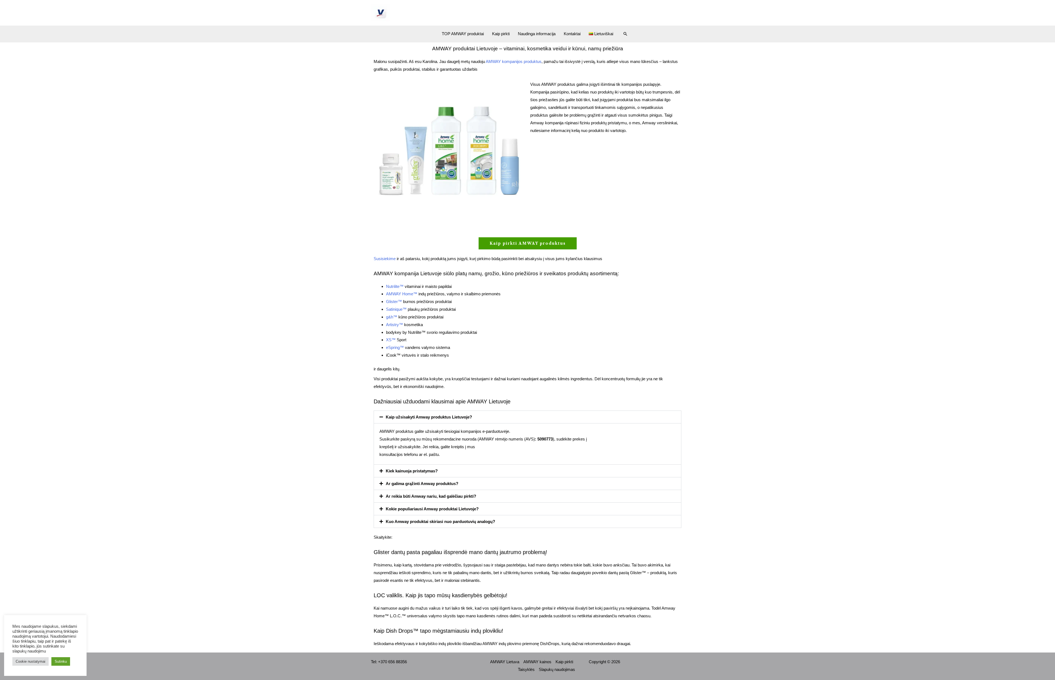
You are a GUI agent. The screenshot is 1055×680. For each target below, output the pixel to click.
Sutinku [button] (61, 661)
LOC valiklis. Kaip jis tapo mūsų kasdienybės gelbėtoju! (440, 595)
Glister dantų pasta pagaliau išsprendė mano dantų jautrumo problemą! (460, 552)
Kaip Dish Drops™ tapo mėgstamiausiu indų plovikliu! (438, 631)
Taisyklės (526, 669)
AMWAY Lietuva (504, 661)
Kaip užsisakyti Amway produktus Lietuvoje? (429, 417)
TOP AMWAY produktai (463, 33)
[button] (625, 33)
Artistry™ (394, 324)
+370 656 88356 (392, 661)
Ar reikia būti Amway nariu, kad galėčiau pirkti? (431, 496)
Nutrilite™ (395, 286)
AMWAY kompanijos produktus (514, 61)
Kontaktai (572, 33)
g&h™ (391, 317)
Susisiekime (385, 258)
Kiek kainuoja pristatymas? (412, 471)
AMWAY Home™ (401, 293)
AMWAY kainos (537, 661)
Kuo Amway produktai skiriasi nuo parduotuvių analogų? (440, 521)
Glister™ (394, 301)
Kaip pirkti (501, 33)
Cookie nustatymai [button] (30, 661)
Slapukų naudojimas (557, 669)
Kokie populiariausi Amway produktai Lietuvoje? (432, 508)
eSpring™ (395, 347)
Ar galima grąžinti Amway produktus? (422, 483)
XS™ (391, 339)
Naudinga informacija (537, 33)
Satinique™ (396, 309)
